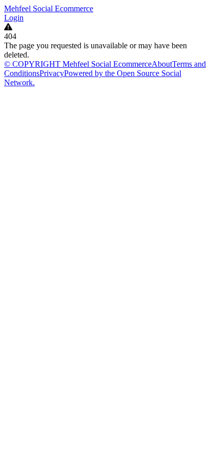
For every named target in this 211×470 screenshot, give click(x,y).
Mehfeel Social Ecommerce (48, 8)
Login (14, 17)
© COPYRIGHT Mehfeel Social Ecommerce (78, 64)
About (162, 64)
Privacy (51, 73)
